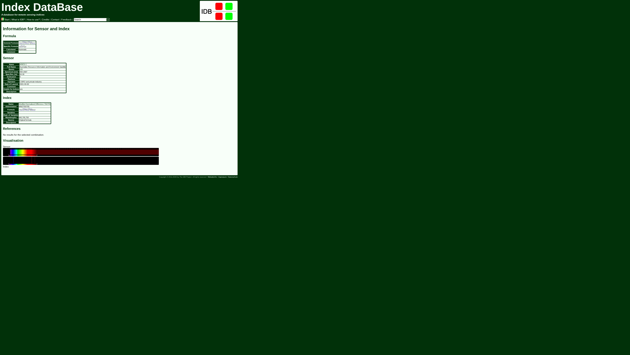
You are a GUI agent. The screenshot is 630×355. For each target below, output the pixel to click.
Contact (55, 19)
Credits (45, 19)
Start (7, 19)
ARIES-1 (23, 64)
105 (21, 69)
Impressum (222, 177)
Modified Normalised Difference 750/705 (35, 104)
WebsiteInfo (212, 177)
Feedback (66, 19)
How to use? (33, 19)
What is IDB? (18, 19)
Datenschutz (233, 177)
